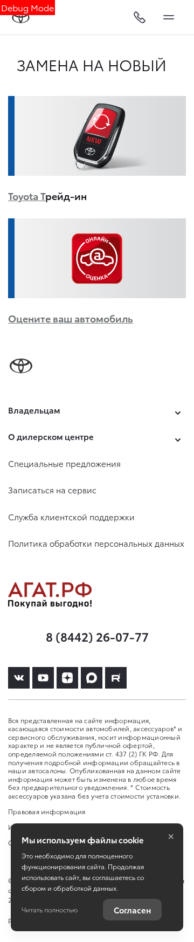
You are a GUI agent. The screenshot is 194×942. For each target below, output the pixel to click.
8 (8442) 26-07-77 (97, 636)
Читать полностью (50, 909)
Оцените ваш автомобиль (70, 318)
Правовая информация (47, 811)
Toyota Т (26, 195)
